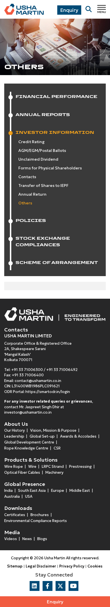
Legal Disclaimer (41, 566)
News (27, 538)
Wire (32, 466)
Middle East (79, 490)
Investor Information (55, 132)
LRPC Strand (53, 466)
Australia (12, 496)
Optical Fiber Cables (22, 472)
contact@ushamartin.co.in (38, 380)
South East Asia (32, 490)
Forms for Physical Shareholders (50, 168)
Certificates (14, 514)
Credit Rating (31, 141)
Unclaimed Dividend (38, 159)
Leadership (14, 436)
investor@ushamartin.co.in (28, 412)
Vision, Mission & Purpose (53, 430)
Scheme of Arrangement (57, 262)
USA (28, 496)
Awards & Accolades (78, 436)
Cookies (94, 566)
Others (25, 203)
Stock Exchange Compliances (43, 241)
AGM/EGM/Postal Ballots (42, 150)
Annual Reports (43, 114)
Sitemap (15, 566)
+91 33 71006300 (27, 369)
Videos (10, 538)
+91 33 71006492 (62, 369)
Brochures (39, 514)
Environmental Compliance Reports (35, 520)
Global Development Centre (29, 442)
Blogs (42, 538)
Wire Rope (13, 466)
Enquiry (55, 601)
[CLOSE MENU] (101, 7)
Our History (14, 430)
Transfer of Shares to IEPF (43, 185)
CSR (57, 448)
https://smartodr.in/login (47, 391)
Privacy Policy (71, 566)
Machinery (54, 472)
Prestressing (80, 466)
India (8, 490)
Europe (57, 490)
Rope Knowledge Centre (26, 448)
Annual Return (32, 194)
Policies (31, 220)
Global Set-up (42, 436)
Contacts (27, 176)
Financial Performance (56, 96)
